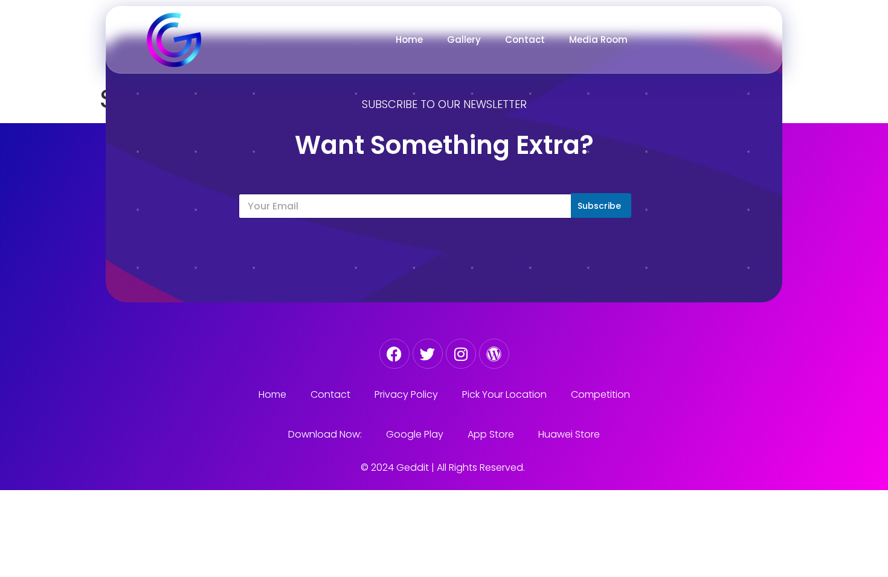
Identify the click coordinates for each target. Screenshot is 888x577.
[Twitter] (428, 354)
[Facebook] (394, 354)
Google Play (414, 434)
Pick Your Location (504, 394)
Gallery (464, 39)
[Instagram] (461, 354)
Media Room (598, 39)
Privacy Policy (406, 394)
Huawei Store (569, 434)
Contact (525, 39)
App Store (491, 434)
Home (409, 39)
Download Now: (325, 434)
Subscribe (599, 206)
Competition (600, 394)
